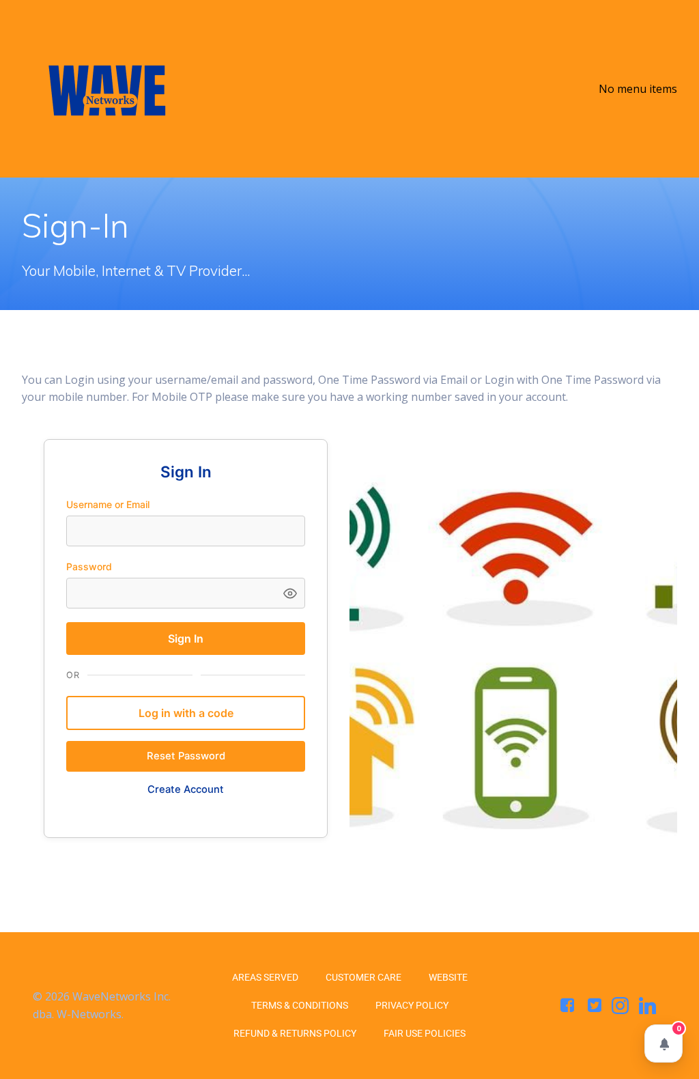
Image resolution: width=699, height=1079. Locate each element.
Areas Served (265, 977)
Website (448, 977)
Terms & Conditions (299, 1005)
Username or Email (107, 504)
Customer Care (363, 977)
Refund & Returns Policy (294, 1033)
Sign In (185, 638)
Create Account (185, 789)
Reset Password (186, 756)
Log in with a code (186, 713)
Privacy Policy (411, 1005)
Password (89, 566)
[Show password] (290, 593)
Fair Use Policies (425, 1033)
